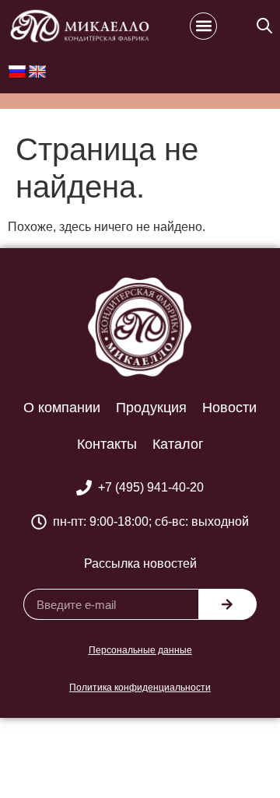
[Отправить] (227, 604)
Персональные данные (140, 650)
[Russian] (17, 72)
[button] (203, 26)
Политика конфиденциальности (140, 687)
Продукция (151, 407)
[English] (37, 72)
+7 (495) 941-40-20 (151, 487)
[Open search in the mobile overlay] (264, 25)
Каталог (178, 444)
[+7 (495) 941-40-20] (84, 487)
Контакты (107, 444)
